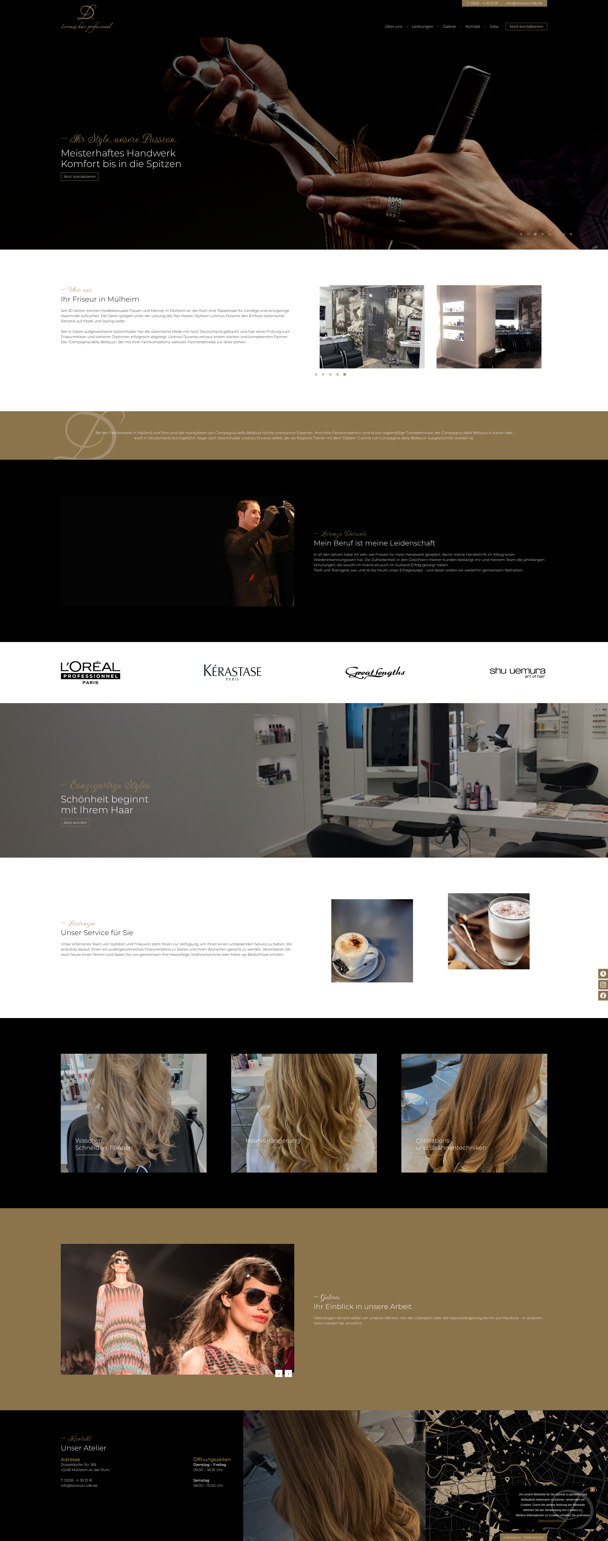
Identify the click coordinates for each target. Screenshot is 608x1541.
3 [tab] (536, 235)
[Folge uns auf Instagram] (603, 985)
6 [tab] (558, 235)
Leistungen (422, 26)
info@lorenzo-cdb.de (524, 3)
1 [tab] (522, 235)
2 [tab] (529, 235)
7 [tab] (565, 235)
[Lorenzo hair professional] (87, 19)
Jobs (494, 26)
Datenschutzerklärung (552, 1520)
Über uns (393, 26)
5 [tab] (550, 235)
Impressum (512, 1537)
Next (288, 1373)
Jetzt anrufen (75, 822)
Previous (278, 1373)
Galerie (449, 26)
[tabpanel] (304, 137)
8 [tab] (572, 235)
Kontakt (473, 26)
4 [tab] (543, 235)
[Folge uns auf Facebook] (603, 995)
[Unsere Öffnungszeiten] (603, 974)
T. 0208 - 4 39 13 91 (482, 3)
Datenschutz (534, 1537)
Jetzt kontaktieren (526, 26)
